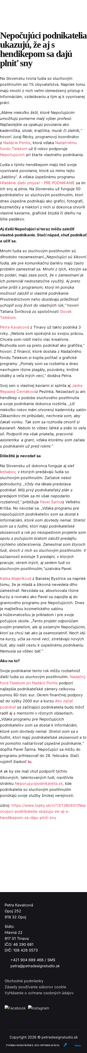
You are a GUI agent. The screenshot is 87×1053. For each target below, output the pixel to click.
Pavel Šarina (51, 502)
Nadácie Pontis (16, 142)
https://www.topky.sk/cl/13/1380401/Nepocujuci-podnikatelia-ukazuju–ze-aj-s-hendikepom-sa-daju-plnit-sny (43, 811)
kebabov (7, 471)
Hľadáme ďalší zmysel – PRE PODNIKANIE (37, 183)
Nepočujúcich (12, 154)
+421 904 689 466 (27, 960)
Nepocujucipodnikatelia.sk (39, 783)
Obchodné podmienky (24, 981)
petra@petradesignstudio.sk (35, 966)
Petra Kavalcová (14, 327)
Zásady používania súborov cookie (35, 987)
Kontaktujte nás (65, 63)
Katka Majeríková (15, 578)
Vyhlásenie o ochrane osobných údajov (39, 993)
